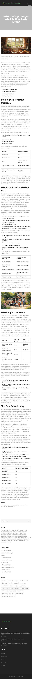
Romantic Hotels (6, 565)
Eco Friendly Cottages (7, 553)
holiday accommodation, (22, 505)
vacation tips (15, 583)
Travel (3, 555)
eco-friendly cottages (13, 580)
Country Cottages (6, 557)
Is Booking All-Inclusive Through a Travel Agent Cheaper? (14, 643)
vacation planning (15, 588)
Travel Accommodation (8, 567)
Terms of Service (5, 662)
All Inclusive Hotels (6, 550)
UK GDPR (3, 665)
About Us (3, 653)
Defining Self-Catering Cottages (9, 89)
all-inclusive (22, 583)
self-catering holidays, (10, 506)
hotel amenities (5, 586)
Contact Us (3, 659)
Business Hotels (6, 569)
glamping (4, 591)
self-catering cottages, (5, 505)
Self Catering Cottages (6, 56)
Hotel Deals (5, 562)
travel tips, (3, 506)
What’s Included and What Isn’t (9, 91)
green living (4, 593)
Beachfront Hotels (6, 572)
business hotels (11, 591)
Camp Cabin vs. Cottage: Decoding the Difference (12, 639)
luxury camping (5, 588)
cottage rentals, (14, 505)
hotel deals (12, 586)
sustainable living (25, 588)
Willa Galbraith (25, 56)
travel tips (4, 580)
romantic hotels (19, 593)
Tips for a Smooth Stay (7, 96)
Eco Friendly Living (7, 560)
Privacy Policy (4, 656)
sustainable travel (21, 586)
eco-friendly (12, 596)
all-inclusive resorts (23, 580)
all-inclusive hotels (6, 583)
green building (20, 591)
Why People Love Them (8, 93)
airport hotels (5, 596)
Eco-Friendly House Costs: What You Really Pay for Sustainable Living (15, 634)
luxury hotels (11, 593)
